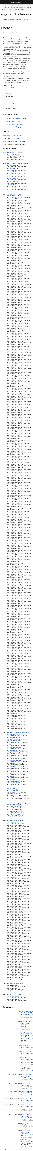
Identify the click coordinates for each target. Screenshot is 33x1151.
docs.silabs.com (16, 2)
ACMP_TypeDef (27, 1012)
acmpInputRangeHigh (14, 793)
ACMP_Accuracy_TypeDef (15, 153)
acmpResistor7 (12, 188)
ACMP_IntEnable (26, 1091)
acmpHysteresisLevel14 (15, 779)
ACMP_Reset (25, 1123)
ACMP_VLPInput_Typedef (15, 994)
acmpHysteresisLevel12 (15, 773)
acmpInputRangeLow (13, 797)
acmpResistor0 (12, 165)
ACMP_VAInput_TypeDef (14, 820)
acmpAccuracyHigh (13, 157)
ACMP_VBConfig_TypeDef (16, 127)
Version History (19, 9)
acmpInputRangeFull (14, 790)
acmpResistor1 (12, 168)
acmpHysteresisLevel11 (15, 770)
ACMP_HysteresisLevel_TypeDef (17, 732)
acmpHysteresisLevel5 (14, 750)
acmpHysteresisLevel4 (14, 747)
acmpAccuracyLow (12, 154)
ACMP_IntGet (25, 1099)
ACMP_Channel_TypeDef (14, 194)
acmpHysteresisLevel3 (14, 744)
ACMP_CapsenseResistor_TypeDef (18, 163)
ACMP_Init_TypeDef (15, 121)
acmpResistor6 (12, 184)
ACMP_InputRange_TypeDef (15, 789)
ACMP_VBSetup (26, 1140)
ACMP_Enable (25, 1052)
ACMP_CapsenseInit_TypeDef (18, 118)
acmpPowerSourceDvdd (14, 808)
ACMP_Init (25, 1067)
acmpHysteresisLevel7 (14, 757)
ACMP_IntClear (26, 1074)
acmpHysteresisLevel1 (14, 737)
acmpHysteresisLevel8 (14, 760)
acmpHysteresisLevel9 (14, 763)
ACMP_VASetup (26, 1130)
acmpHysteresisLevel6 (14, 753)
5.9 (6, 9)
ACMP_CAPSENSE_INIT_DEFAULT (18, 135)
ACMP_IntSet (25, 1114)
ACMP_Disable (26, 1046)
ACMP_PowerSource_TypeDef (16, 803)
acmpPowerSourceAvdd (14, 804)
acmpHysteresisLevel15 (15, 782)
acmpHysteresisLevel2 (14, 740)
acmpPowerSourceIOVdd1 (15, 814)
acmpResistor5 (12, 181)
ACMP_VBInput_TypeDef (14, 983)
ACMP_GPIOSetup (26, 1058)
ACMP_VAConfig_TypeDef (16, 124)
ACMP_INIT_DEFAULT (15, 138)
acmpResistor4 (12, 178)
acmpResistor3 (12, 175)
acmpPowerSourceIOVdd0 (15, 811)
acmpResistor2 (12, 172)
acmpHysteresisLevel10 (15, 766)
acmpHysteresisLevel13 (15, 776)
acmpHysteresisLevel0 (14, 734)
